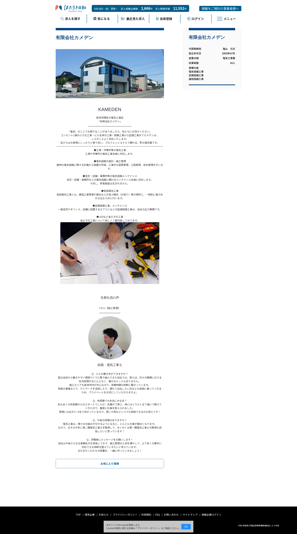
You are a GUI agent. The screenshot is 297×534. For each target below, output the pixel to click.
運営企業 (90, 514)
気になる (103, 18)
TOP (78, 514)
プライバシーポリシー (125, 514)
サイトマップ (190, 514)
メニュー (230, 18)
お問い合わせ (171, 514)
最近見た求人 (135, 18)
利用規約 (146, 514)
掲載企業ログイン (211, 514)
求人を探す (72, 18)
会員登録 (166, 18)
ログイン (198, 18)
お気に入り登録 (110, 463)
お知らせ (104, 514)
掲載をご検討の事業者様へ (220, 8)
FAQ (157, 514)
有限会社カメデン (207, 37)
